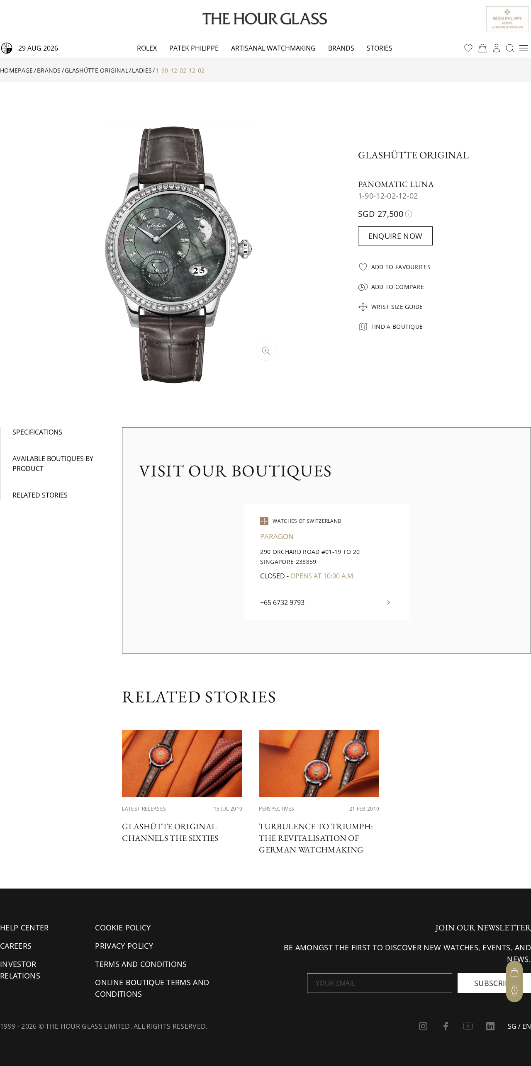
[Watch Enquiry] (514, 991)
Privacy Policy (124, 946)
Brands (341, 48)
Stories (379, 48)
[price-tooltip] (408, 214)
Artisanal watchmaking (273, 48)
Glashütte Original (96, 70)
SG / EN (519, 1026)
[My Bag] (514, 972)
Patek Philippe (194, 48)
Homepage (16, 70)
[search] (510, 48)
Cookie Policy (123, 927)
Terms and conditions (141, 964)
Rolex (147, 48)
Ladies (142, 70)
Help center (24, 927)
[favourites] (468, 48)
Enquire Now (395, 236)
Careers (16, 946)
